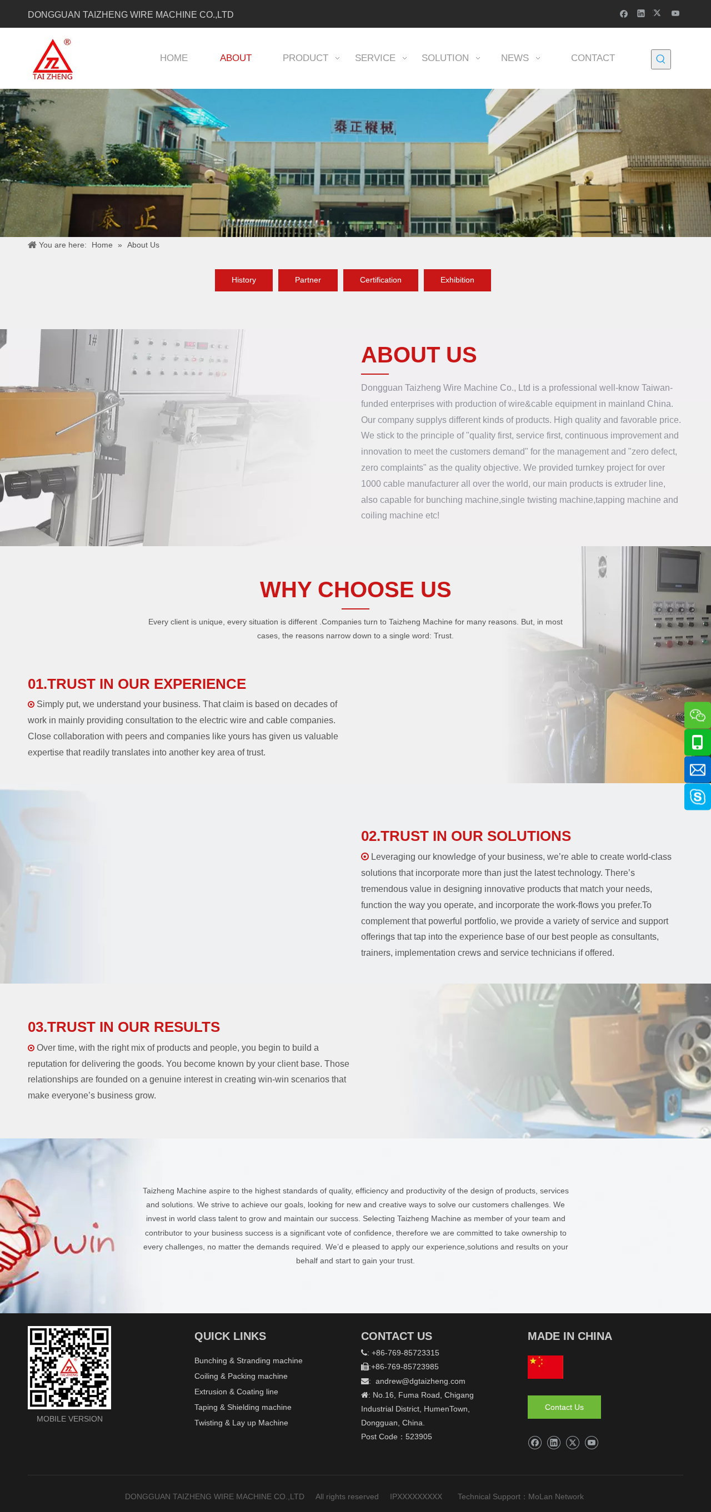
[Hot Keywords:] (661, 59)
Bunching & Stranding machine (248, 1360)
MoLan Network (557, 1496)
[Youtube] (676, 13)
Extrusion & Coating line (236, 1391)
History (244, 279)
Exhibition (457, 279)
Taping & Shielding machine (243, 1407)
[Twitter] (658, 13)
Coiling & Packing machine (241, 1376)
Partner (308, 279)
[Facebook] (624, 13)
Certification (381, 279)
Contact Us (564, 1407)
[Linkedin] (641, 13)
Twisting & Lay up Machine (241, 1422)
